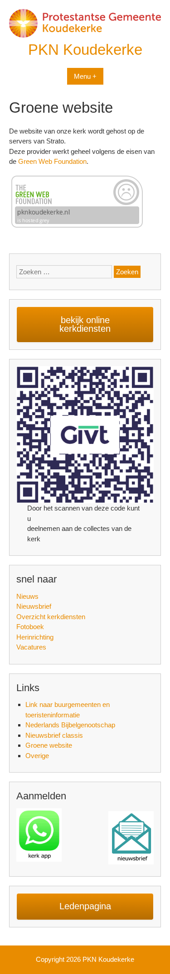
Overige (37, 755)
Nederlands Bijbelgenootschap (70, 725)
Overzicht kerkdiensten (50, 617)
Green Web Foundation (52, 161)
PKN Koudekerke (85, 49)
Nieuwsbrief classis (54, 735)
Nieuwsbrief (33, 606)
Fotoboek (30, 626)
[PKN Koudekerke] (85, 35)
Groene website (48, 745)
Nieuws (27, 596)
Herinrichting (34, 637)
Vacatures (31, 647)
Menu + (85, 76)
